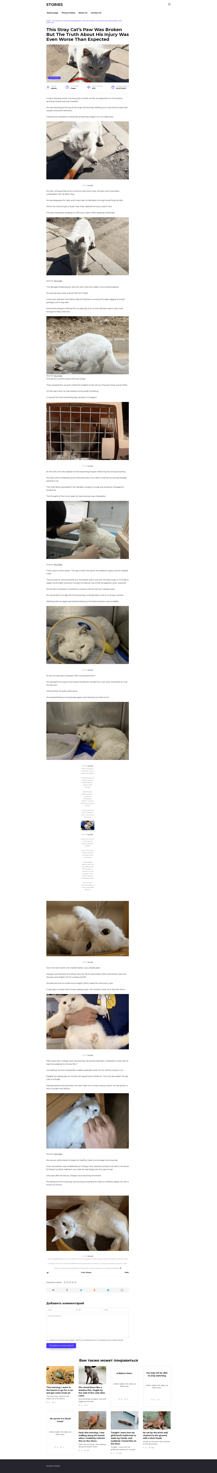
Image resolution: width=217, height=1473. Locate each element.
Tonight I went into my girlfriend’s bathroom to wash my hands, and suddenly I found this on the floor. (123, 1438)
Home (48, 21)
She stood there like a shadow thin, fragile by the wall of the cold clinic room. (92, 1391)
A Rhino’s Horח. (125, 1373)
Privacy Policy (68, 13)
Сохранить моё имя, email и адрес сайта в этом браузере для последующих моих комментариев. (86, 1340)
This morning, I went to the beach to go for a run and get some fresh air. (59, 1390)
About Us (83, 13)
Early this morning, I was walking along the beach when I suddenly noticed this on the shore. (92, 1436)
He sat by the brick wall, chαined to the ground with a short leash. (155, 1435)
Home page (52, 13)
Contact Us (96, 13)
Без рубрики (54, 78)
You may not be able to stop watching (157, 1374)
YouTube (90, 185)
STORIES (54, 4)
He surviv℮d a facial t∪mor (60, 1420)
